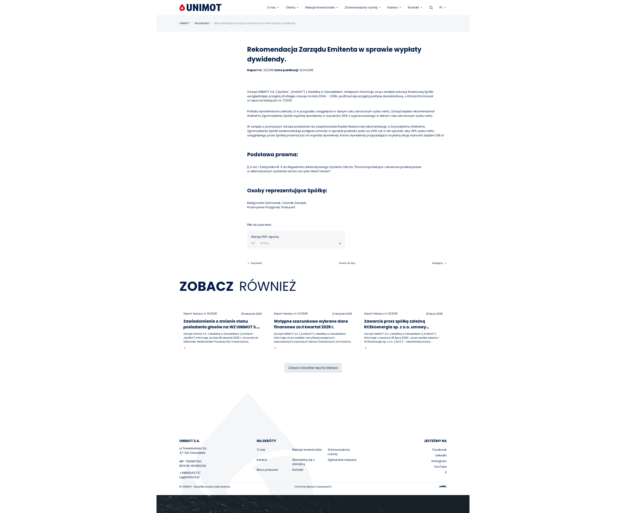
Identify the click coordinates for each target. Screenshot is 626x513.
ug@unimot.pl (189, 477)
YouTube (440, 467)
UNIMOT (184, 23)
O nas (261, 450)
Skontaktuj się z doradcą (303, 462)
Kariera (262, 460)
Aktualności (201, 23)
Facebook (439, 450)
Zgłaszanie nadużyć (342, 460)
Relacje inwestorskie (307, 450)
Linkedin (441, 455)
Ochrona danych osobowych (313, 487)
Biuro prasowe (267, 470)
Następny (437, 263)
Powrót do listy (347, 263)
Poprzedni (256, 263)
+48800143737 (190, 473)
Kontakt (297, 470)
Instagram (439, 461)
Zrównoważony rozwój (339, 452)
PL (441, 7)
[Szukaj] (431, 7)
